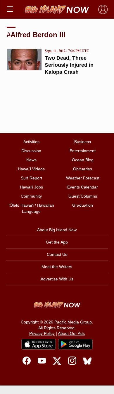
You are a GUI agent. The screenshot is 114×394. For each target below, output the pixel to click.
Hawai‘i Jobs (31, 187)
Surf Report (31, 178)
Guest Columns (82, 196)
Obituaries (82, 169)
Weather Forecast (82, 178)
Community (31, 196)
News (31, 159)
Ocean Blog (83, 159)
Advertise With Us (57, 279)
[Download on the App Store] (38, 344)
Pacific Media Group (73, 322)
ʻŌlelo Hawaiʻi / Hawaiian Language (31, 208)
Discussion (31, 150)
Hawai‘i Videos (31, 169)
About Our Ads (71, 333)
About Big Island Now (57, 229)
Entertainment (83, 150)
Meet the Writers (57, 266)
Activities (31, 141)
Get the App (57, 242)
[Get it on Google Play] (75, 344)
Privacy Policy (42, 333)
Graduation (82, 205)
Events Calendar (82, 187)
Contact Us (57, 254)
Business (82, 141)
